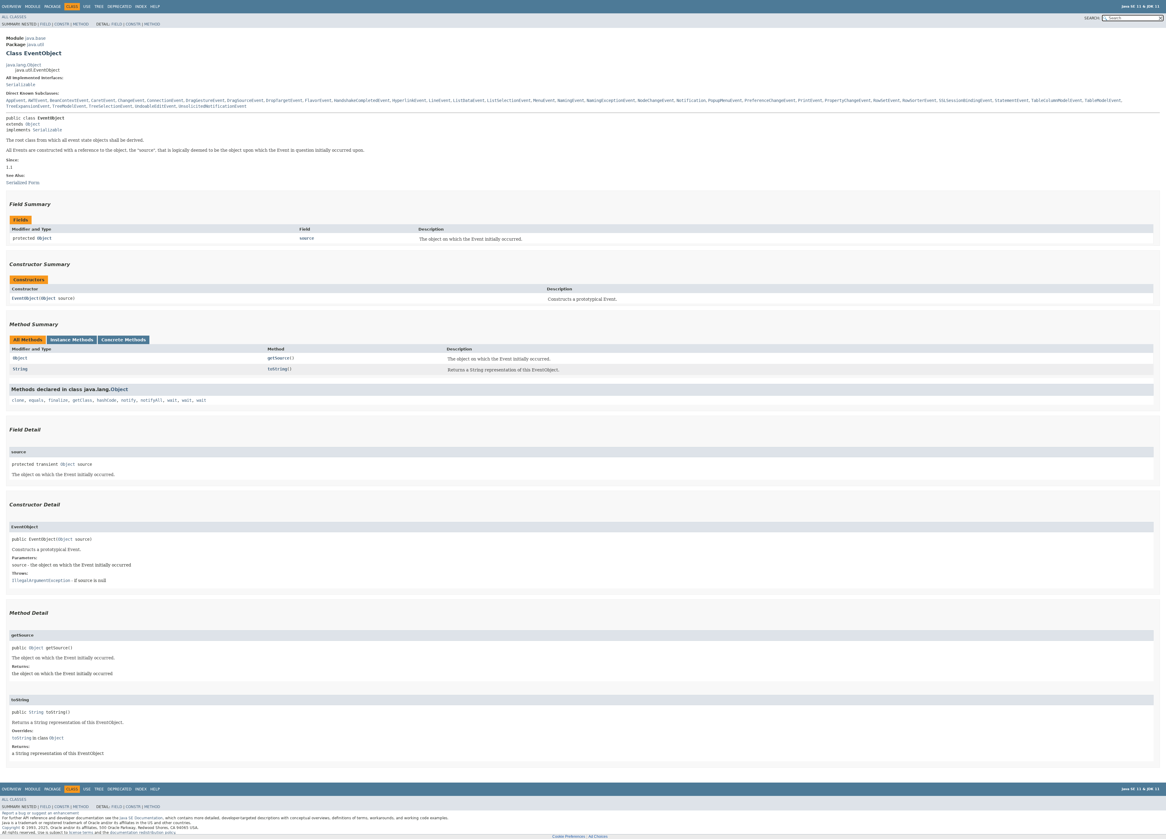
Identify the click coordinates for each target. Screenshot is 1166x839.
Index (141, 7)
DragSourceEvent (245, 100)
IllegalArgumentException (41, 580)
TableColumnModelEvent (1056, 100)
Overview (11, 7)
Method (81, 24)
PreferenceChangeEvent (770, 100)
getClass (82, 400)
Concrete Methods (123, 339)
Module (33, 7)
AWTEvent (37, 100)
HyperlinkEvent (409, 100)
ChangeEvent (131, 100)
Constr (61, 24)
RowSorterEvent (919, 100)
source (306, 238)
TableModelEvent (1103, 100)
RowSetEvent (886, 100)
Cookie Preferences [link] (568, 836)
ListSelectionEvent (509, 100)
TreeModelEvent (69, 106)
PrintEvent (810, 100)
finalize (58, 400)
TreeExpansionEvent (28, 106)
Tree (99, 7)
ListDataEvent (469, 100)
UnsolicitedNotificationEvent (213, 106)
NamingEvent (570, 100)
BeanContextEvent (69, 100)
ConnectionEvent (165, 100)
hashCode (106, 400)
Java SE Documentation (141, 818)
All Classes (14, 17)
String (20, 369)
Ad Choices (598, 836)
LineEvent (440, 100)
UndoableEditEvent (155, 106)
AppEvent (16, 100)
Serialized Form (22, 182)
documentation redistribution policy (142, 833)
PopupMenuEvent (725, 100)
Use (87, 7)
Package (52, 7)
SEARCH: (1092, 18)
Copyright (11, 828)
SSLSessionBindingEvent (965, 100)
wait (172, 400)
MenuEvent (544, 100)
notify (128, 400)
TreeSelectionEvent (110, 106)
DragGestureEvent (205, 100)
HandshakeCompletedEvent (362, 100)
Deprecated (119, 7)
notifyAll (151, 400)
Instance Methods (71, 339)
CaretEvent (103, 100)
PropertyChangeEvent (848, 100)
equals (36, 400)
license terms (81, 833)
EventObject (25, 298)
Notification (691, 100)
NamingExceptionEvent (611, 100)
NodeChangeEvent (656, 100)
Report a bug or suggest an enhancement (40, 813)
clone (18, 400)
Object (33, 124)
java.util (35, 44)
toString (277, 369)
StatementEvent (1012, 100)
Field (45, 24)
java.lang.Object (23, 65)
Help (155, 7)
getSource (278, 358)
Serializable (20, 84)
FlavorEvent (318, 100)
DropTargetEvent (284, 100)
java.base (35, 38)
